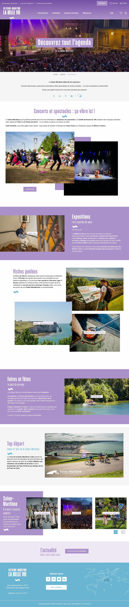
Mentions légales (56, 604)
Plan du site (67, 604)
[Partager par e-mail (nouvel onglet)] (72, 96)
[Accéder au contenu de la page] (64, 62)
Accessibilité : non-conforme (81, 604)
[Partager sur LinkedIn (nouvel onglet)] (60, 96)
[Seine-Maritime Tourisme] (11, 13)
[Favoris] (121, 13)
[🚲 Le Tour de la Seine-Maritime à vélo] (84, 455)
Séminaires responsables (44, 3)
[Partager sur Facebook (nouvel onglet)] (54, 96)
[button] (125, 13)
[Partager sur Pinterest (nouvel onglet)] (66, 96)
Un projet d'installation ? (27, 3)
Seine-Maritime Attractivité (9, 3)
